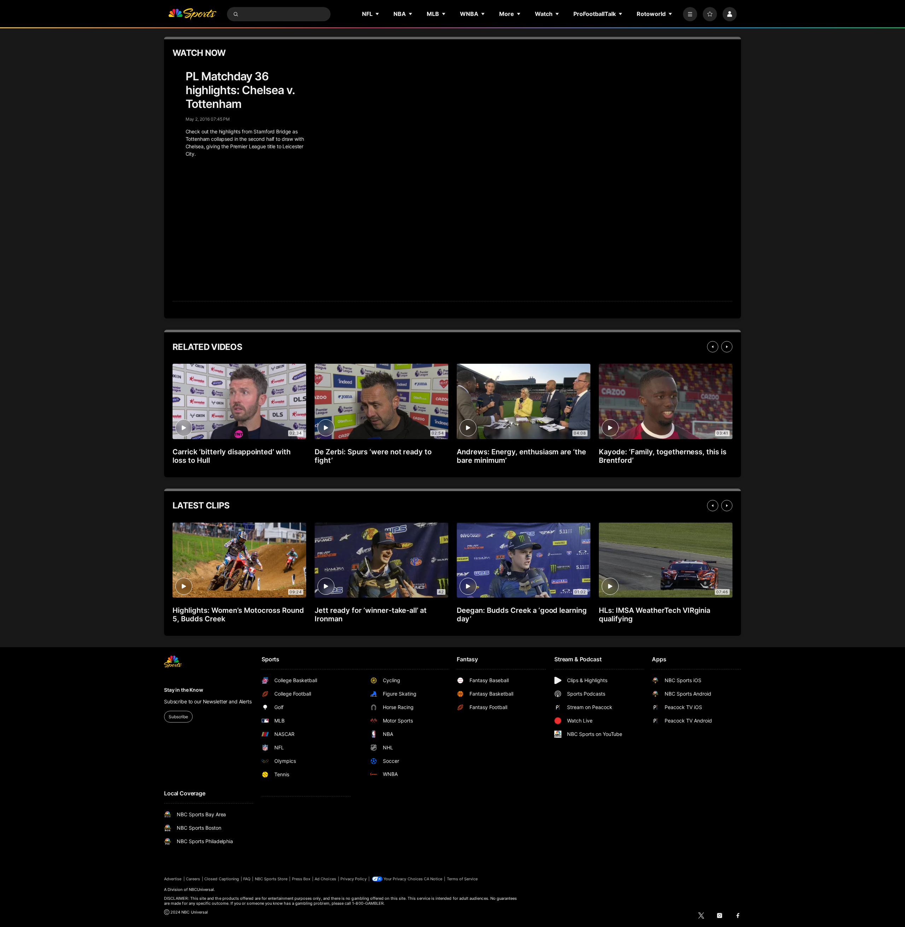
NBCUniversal (201, 889)
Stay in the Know (183, 690)
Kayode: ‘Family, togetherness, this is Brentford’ (662, 456)
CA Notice (433, 878)
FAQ (246, 878)
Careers (193, 878)
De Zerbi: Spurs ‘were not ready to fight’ (373, 456)
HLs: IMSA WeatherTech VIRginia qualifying (654, 614)
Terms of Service (462, 878)
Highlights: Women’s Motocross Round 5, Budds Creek (238, 614)
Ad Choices (325, 878)
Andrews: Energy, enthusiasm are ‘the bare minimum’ (521, 456)
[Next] (726, 346)
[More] (690, 14)
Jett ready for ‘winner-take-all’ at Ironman (371, 614)
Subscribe (178, 716)
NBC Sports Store (271, 878)
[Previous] (712, 346)
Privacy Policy (353, 878)
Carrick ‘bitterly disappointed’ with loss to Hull (232, 456)
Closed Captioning (221, 878)
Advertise (173, 878)
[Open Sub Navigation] (377, 14)
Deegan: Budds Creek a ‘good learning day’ (522, 614)
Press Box (301, 878)
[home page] (192, 14)
